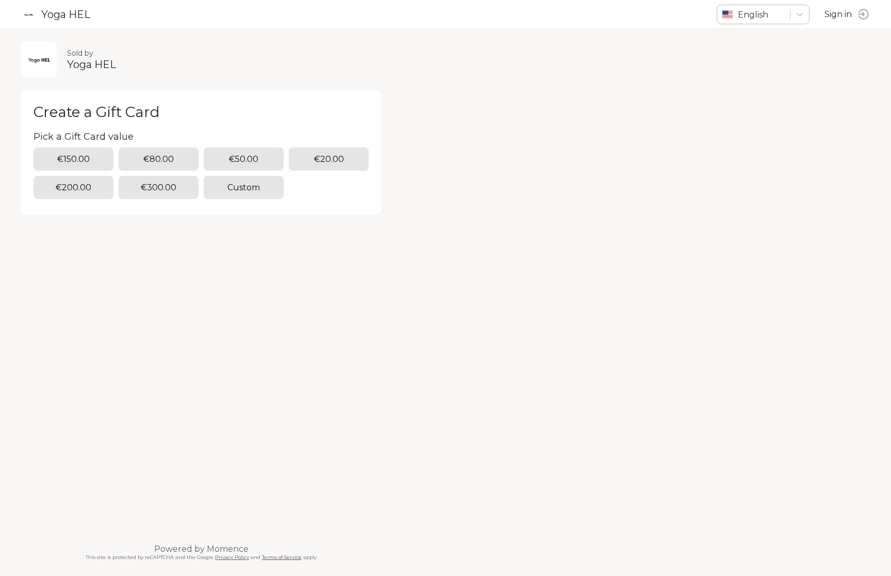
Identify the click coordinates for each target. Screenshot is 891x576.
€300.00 (158, 187)
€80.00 (158, 159)
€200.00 (73, 187)
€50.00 (243, 159)
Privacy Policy (232, 557)
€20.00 (329, 159)
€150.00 (73, 159)
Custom (243, 187)
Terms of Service (282, 557)
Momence (228, 549)
